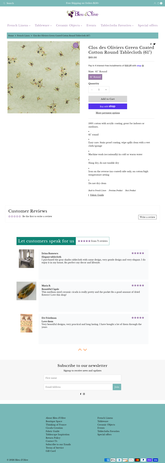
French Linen (23, 35)
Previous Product (116, 190)
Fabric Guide (52, 431)
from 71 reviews (99, 241)
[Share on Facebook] (151, 44)
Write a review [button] (147, 217)
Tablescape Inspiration (57, 434)
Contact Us (51, 441)
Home (11, 35)
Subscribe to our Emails (58, 444)
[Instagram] (84, 394)
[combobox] (28, 3)
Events (91, 25)
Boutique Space (54, 421)
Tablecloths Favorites (116, 25)
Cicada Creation (54, 428)
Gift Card (51, 451)
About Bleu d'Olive (56, 418)
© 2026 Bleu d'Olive (17, 460)
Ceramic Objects (68, 25)
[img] (84, 241)
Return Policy (53, 438)
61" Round (95, 77)
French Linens (18, 25)
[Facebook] (80, 394)
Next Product (130, 190)
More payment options (108, 113)
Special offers (148, 25)
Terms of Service (55, 447)
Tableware (42, 25)
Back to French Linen (97, 190)
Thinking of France (56, 424)
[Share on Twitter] (154, 44)
